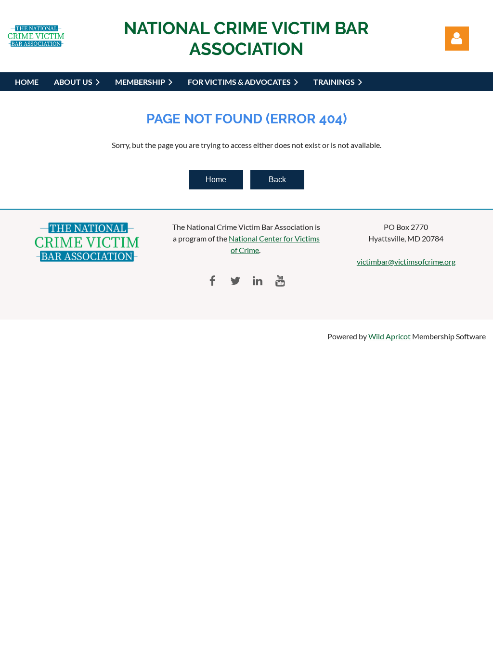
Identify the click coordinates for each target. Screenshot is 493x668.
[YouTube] (280, 280)
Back (277, 179)
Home (216, 179)
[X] (235, 280)
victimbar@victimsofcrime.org (406, 261)
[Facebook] (212, 280)
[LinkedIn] (257, 280)
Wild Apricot (389, 336)
